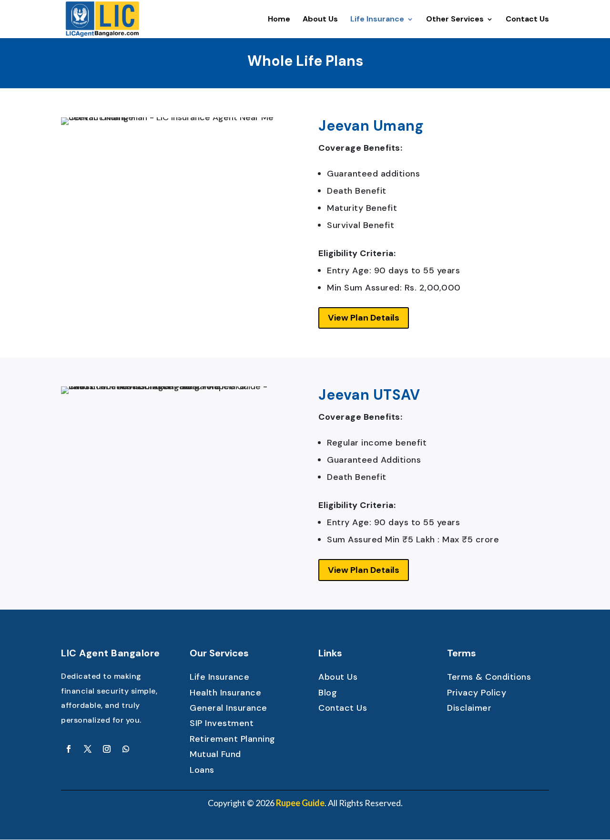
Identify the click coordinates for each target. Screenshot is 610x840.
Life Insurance (377, 20)
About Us (320, 20)
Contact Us (527, 20)
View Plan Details (363, 317)
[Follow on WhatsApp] (125, 749)
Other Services (455, 20)
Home (279, 20)
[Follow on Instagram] (106, 749)
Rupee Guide (300, 803)
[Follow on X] (87, 749)
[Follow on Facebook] (68, 749)
